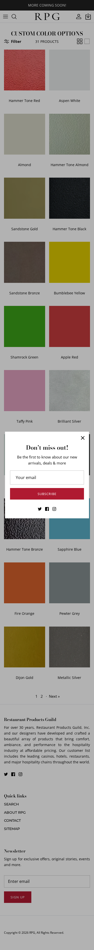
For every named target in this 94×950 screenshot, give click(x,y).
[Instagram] (54, 509)
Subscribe (47, 494)
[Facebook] (47, 509)
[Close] (82, 437)
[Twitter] (40, 509)
